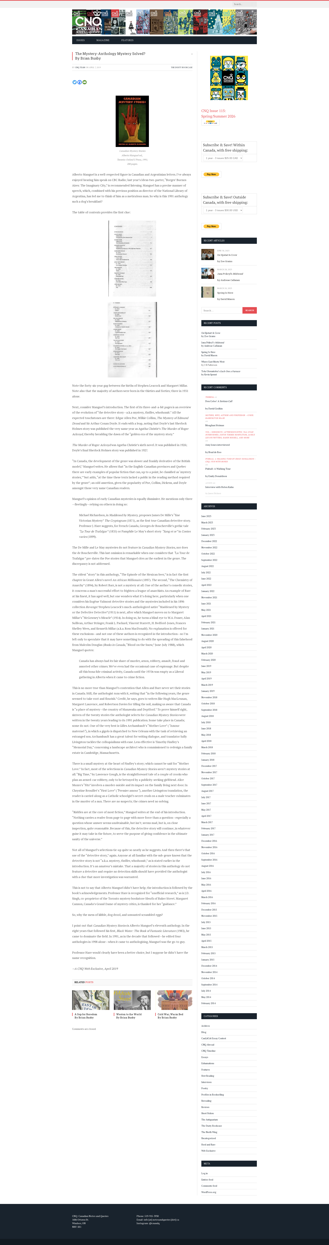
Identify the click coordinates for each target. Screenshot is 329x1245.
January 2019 (207, 691)
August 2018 (207, 716)
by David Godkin (214, 408)
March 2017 (207, 822)
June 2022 (206, 578)
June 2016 (206, 878)
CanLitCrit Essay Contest (213, 1038)
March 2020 (207, 653)
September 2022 (209, 560)
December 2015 (209, 909)
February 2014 (208, 1003)
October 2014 (208, 978)
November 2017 (209, 772)
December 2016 (209, 840)
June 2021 (206, 603)
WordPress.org (208, 1192)
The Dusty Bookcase (181, 67)
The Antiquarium (209, 1119)
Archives (205, 1025)
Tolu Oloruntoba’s (220, 371)
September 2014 (209, 984)
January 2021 (207, 628)
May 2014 (206, 997)
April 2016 (206, 890)
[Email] (84, 82)
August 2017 (207, 790)
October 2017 (208, 778)
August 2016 (207, 865)
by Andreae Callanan (228, 280)
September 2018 (209, 709)
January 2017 (207, 834)
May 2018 (206, 734)
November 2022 (209, 547)
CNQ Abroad (207, 1044)
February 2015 (208, 953)
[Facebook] (79, 82)
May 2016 (206, 884)
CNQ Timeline (208, 1050)
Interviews (206, 1082)
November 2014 (209, 972)
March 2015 (207, 947)
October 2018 (208, 703)
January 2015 (207, 959)
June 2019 (206, 666)
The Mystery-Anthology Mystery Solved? (110, 53)
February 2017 (208, 828)
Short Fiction (207, 1113)
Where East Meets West (212, 361)
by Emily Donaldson (216, 476)
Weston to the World (129, 1014)
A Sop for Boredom (86, 1014)
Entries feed (207, 1179)
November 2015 (209, 915)
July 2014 (206, 990)
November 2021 (209, 597)
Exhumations (207, 1063)
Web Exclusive (208, 1150)
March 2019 (207, 684)
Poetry (204, 1088)
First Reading (207, 1075)
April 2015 (206, 940)
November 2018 (209, 697)
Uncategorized (208, 1138)
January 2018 (207, 759)
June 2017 (206, 803)
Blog (203, 1032)
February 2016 (208, 903)
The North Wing (209, 1132)
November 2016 (209, 847)
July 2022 (206, 572)
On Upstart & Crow (227, 254)
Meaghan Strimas (214, 425)
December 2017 (209, 765)
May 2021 (206, 609)
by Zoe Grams (224, 261)
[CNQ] (164, 22)
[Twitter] (74, 82)
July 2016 (206, 872)
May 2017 (206, 809)
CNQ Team (80, 67)
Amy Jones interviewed (217, 444)
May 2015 (206, 934)
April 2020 (206, 647)
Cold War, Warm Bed (170, 1014)
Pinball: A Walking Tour (218, 468)
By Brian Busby (88, 58)
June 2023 (206, 516)
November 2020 (209, 634)
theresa (209, 397)
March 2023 (207, 522)
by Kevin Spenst (209, 374)
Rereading (206, 1100)
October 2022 (208, 553)
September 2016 (209, 859)
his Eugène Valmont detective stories (109, 601)
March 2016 (207, 897)
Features (205, 1069)
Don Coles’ (218, 401)
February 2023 (208, 528)
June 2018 (206, 728)
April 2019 (206, 678)
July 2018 (206, 722)
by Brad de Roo (213, 452)
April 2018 (206, 741)
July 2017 (206, 797)
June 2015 (206, 928)
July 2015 (206, 922)
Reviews (205, 1107)
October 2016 (208, 853)
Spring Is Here (225, 292)
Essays (204, 1057)
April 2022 (206, 584)
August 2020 (207, 641)
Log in (204, 1173)
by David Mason (226, 299)
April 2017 (206, 815)
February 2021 (208, 622)
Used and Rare (208, 1144)
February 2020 (208, 659)
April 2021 (206, 616)
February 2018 (208, 753)
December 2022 (209, 541)
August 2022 (207, 566)
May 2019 (206, 672)
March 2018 (207, 747)
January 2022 (207, 591)
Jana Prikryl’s (230, 273)
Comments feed (209, 1185)
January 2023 (207, 535)
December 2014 (209, 965)
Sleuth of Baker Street (160, 898)
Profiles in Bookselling (212, 1094)
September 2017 (209, 784)
